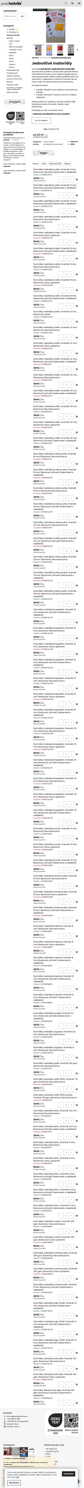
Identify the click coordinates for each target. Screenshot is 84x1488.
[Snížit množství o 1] (60, 179)
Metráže (10, 38)
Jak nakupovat (51, 1449)
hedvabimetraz (12, 1424)
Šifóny (11, 56)
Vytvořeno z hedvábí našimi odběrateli (14, 89)
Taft (10, 44)
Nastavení (14, 1482)
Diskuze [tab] (67, 164)
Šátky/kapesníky (13, 70)
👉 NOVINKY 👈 (12, 29)
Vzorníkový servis (52, 1451)
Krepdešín (12, 53)
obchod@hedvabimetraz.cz (17, 1416)
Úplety (11, 58)
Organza (12, 64)
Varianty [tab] (35, 164)
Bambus (10, 82)
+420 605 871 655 (13, 1419)
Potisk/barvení (12, 73)
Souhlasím (69, 1474)
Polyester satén (12, 85)
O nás (48, 1456)
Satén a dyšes (14, 41)
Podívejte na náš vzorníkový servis (47, 110)
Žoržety (12, 67)
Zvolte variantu (41, 120)
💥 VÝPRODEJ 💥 (13, 32)
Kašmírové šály (12, 92)
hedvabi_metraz (13, 1426)
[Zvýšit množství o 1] (71, 179)
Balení (48, 1454)
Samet (11, 61)
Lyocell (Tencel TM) (14, 79)
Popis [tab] (44, 164)
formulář (52, 104)
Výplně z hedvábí (13, 76)
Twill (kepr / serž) (15, 50)
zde (17, 1477)
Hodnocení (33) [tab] (55, 164)
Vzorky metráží (13, 35)
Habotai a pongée (16, 47)
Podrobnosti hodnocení (61, 58)
